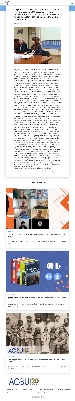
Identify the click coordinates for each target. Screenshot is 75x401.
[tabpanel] (37, 45)
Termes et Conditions (44, 392)
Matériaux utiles (26, 392)
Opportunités (11, 392)
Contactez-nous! (12, 389)
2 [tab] (40, 67)
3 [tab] (42, 67)
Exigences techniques (64, 389)
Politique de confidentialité (46, 389)
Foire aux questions (27, 389)
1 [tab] (37, 67)
